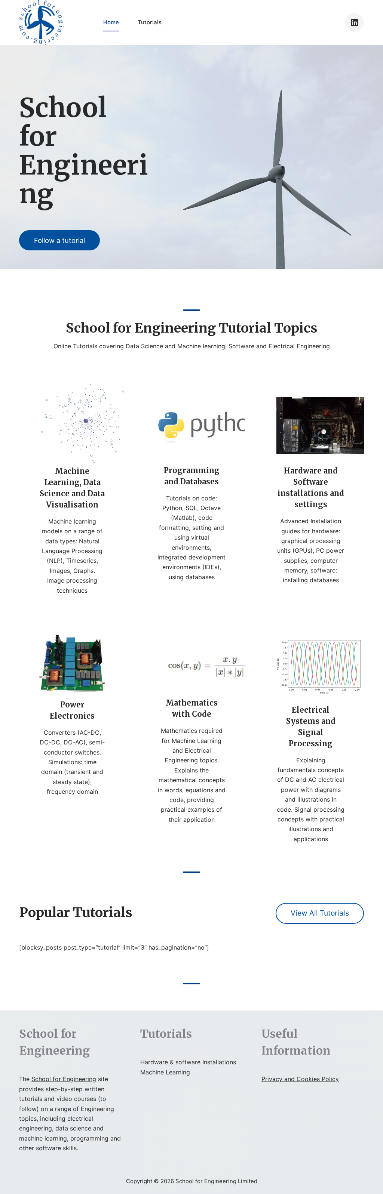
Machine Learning (165, 1072)
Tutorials (150, 22)
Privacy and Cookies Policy (300, 1079)
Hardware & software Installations (188, 1062)
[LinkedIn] (354, 22)
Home (111, 22)
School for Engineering (63, 1079)
